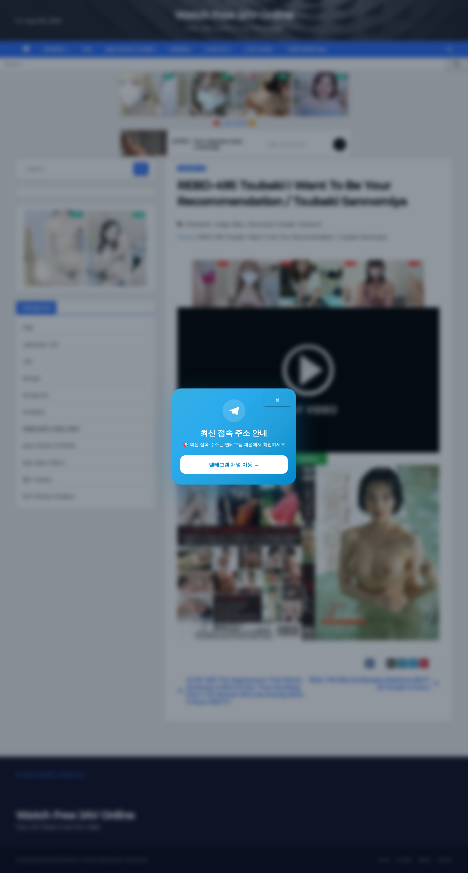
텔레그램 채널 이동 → (234, 464)
